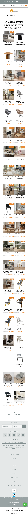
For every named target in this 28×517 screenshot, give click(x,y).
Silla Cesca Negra (8, 158)
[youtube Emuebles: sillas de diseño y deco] (14, 435)
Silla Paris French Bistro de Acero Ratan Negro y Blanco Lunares (8, 329)
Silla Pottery (20, 402)
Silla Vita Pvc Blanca (20, 215)
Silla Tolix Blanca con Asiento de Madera (19, 196)
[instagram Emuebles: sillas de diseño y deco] (5, 435)
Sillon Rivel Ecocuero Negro (8, 139)
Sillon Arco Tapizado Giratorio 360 (20, 120)
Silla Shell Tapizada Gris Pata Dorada (8, 234)
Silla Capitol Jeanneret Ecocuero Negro (8, 403)
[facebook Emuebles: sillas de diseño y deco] (9, 435)
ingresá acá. (24, 500)
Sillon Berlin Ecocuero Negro (8, 348)
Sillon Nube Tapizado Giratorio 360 (8, 120)
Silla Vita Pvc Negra (8, 215)
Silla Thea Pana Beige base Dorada (8, 177)
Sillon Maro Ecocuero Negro (8, 253)
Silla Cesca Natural (19, 139)
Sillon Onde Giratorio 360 (8, 384)
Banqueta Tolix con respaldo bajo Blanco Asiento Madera (20, 253)
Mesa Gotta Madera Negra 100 (20, 43)
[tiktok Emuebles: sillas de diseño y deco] (18, 435)
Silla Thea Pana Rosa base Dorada (19, 158)
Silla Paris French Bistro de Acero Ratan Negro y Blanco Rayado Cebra (20, 291)
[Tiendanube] (14, 505)
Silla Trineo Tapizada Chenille (19, 329)
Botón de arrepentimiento (14, 502)
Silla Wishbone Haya (19, 234)
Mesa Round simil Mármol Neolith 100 (20, 62)
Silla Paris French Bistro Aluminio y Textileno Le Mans (8, 291)
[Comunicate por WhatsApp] (25, 504)
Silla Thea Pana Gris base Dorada (19, 177)
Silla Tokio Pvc (19, 347)
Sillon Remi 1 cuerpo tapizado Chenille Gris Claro (20, 384)
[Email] (23, 435)
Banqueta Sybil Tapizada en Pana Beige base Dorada (19, 272)
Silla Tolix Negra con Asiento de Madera (8, 196)
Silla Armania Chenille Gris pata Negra (20, 101)
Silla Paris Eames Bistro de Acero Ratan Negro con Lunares (8, 310)
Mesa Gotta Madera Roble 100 (8, 62)
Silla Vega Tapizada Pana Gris (19, 83)
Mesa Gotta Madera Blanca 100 (8, 43)
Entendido (14, 513)
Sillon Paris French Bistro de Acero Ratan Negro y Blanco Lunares (20, 310)
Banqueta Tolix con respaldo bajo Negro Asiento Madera (8, 272)
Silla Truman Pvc (20, 365)
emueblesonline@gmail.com (17, 442)
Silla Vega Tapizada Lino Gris (8, 101)
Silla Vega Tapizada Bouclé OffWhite (8, 83)
